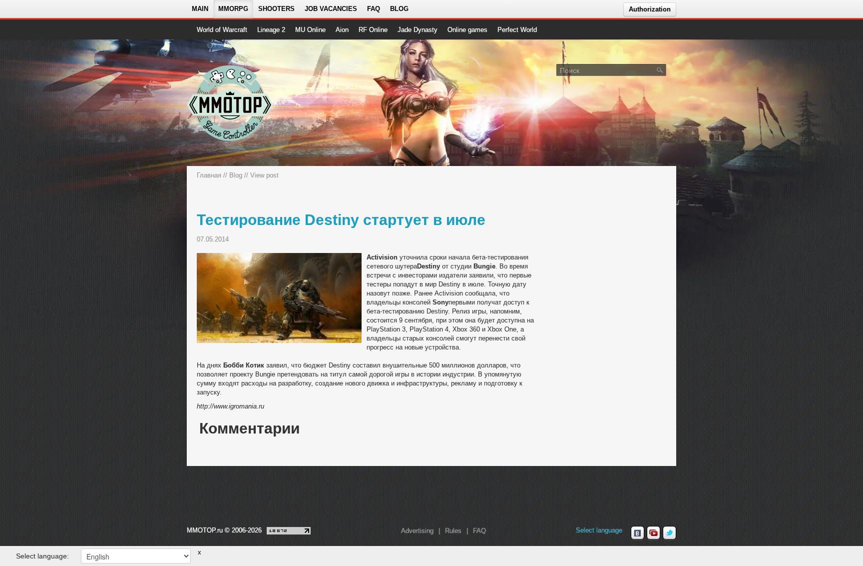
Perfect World (517, 30)
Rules (453, 530)
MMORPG (233, 8)
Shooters (276, 8)
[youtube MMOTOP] (653, 533)
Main (200, 8)
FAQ (373, 8)
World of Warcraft (222, 30)
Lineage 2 (271, 30)
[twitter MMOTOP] (669, 533)
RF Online (373, 30)
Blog (399, 8)
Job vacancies (331, 8)
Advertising (417, 530)
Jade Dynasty (417, 30)
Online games (467, 30)
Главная (209, 175)
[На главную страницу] (230, 103)
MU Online (310, 30)
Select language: (42, 556)
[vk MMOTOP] (637, 533)
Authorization (650, 9)
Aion (342, 30)
